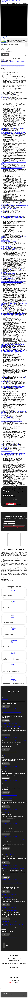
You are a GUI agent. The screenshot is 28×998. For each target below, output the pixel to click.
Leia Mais (5, 834)
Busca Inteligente (6, 49)
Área (2, 75)
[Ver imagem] (13, 840)
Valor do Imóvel (4, 61)
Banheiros (3, 60)
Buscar (5, 54)
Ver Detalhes (24, 995)
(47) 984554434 (15, 980)
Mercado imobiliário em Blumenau (10, 912)
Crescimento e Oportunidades (9, 899)
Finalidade (4, 44)
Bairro (2, 72)
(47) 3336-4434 (14, 982)
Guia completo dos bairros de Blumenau (11, 870)
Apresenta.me (5, 993)
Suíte (2, 59)
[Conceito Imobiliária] (14, 972)
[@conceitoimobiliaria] (14, 970)
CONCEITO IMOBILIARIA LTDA (9, 836)
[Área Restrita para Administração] (14, 996)
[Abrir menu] (1, 6)
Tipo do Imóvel (5, 48)
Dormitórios (3, 58)
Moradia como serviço (6, 856)
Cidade (2, 68)
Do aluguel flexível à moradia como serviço (12, 841)
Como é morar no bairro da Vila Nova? (10, 884)
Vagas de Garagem (5, 74)
